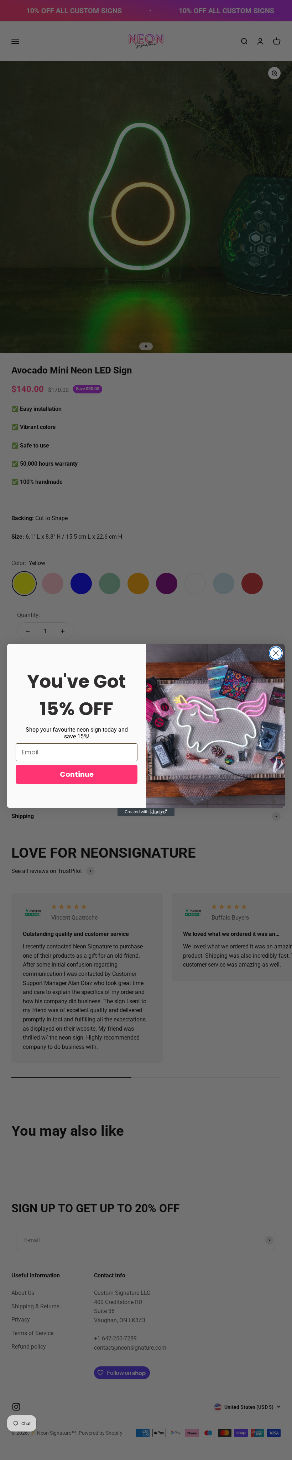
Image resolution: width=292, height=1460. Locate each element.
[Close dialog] (276, 653)
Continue (77, 774)
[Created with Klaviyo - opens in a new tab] (146, 812)
